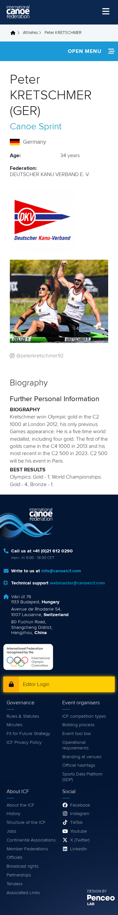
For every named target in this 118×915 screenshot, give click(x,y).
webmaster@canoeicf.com (77, 583)
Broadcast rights (22, 866)
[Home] (18, 11)
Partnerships (19, 875)
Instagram (79, 813)
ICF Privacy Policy (24, 742)
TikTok (76, 822)
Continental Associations (31, 840)
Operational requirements (75, 745)
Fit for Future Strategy (28, 733)
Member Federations (27, 849)
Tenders (14, 884)
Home (15, 33)
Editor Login (36, 684)
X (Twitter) (79, 840)
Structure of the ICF (26, 822)
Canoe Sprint (36, 126)
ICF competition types (84, 716)
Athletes (30, 33)
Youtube (78, 831)
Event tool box (76, 733)
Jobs (11, 831)
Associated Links (23, 892)
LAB (90, 904)
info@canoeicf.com (61, 571)
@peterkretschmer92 (40, 355)
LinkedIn (78, 849)
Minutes (14, 725)
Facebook (80, 805)
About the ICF (20, 805)
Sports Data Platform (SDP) (82, 777)
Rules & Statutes (23, 716)
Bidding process (78, 725)
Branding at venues (81, 757)
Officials (14, 857)
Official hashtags (78, 765)
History (13, 813)
